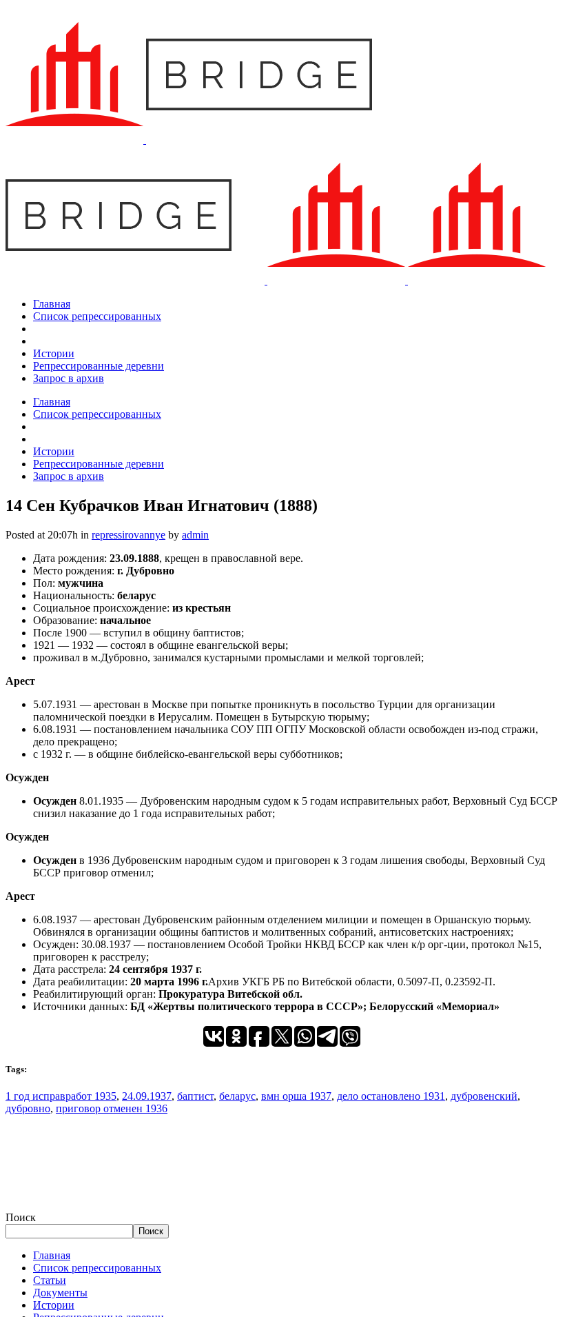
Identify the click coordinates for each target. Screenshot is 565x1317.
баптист (195, 1096)
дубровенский (484, 1096)
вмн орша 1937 (296, 1096)
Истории (53, 1305)
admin (195, 535)
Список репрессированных (97, 1268)
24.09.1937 (147, 1096)
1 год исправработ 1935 (61, 1096)
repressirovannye (128, 535)
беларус (237, 1096)
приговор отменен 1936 (111, 1108)
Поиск (21, 1217)
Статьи (49, 1280)
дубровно (28, 1108)
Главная (51, 1255)
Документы (60, 1292)
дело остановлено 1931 (391, 1096)
